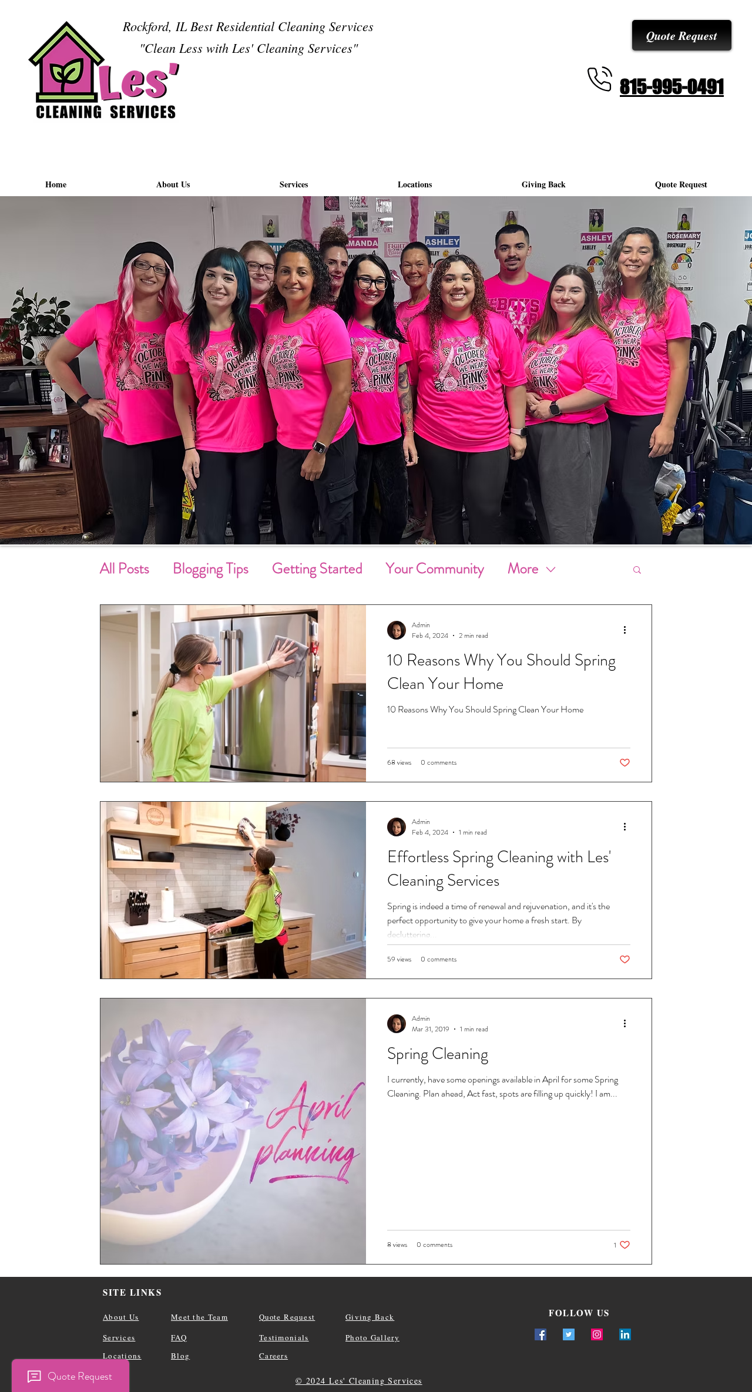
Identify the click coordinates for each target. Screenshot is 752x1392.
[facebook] (540, 1334)
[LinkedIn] (625, 1334)
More (523, 568)
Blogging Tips (211, 568)
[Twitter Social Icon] (569, 1334)
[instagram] (597, 1334)
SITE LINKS (132, 1292)
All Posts (124, 568)
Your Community (435, 568)
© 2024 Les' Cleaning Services (359, 1380)
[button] (637, 570)
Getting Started (317, 568)
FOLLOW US (579, 1312)
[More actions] (629, 630)
